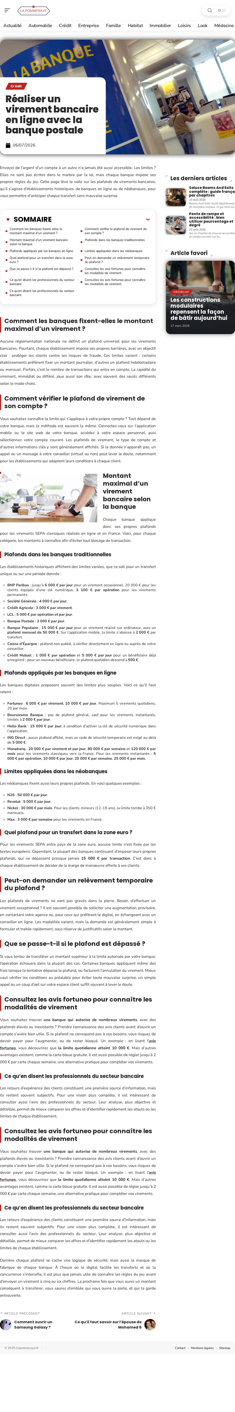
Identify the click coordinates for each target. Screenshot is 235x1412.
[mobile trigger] (8, 10)
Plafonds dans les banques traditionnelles (115, 240)
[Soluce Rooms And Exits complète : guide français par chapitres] (176, 197)
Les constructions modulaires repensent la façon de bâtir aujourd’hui (199, 309)
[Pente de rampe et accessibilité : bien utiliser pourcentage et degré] (176, 225)
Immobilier (181, 292)
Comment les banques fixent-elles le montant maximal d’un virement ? (36, 231)
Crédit (16, 86)
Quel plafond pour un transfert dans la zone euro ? (41, 260)
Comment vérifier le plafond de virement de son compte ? (116, 231)
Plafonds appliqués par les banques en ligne (41, 251)
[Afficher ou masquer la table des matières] (101, 219)
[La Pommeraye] (33, 10)
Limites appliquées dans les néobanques (114, 251)
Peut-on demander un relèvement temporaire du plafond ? (117, 260)
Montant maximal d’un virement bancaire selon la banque (39, 242)
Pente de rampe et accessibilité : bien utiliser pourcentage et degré (211, 219)
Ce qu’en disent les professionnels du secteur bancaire (42, 282)
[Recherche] (210, 10)
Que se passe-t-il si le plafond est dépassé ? (41, 269)
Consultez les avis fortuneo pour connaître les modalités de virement (115, 271)
